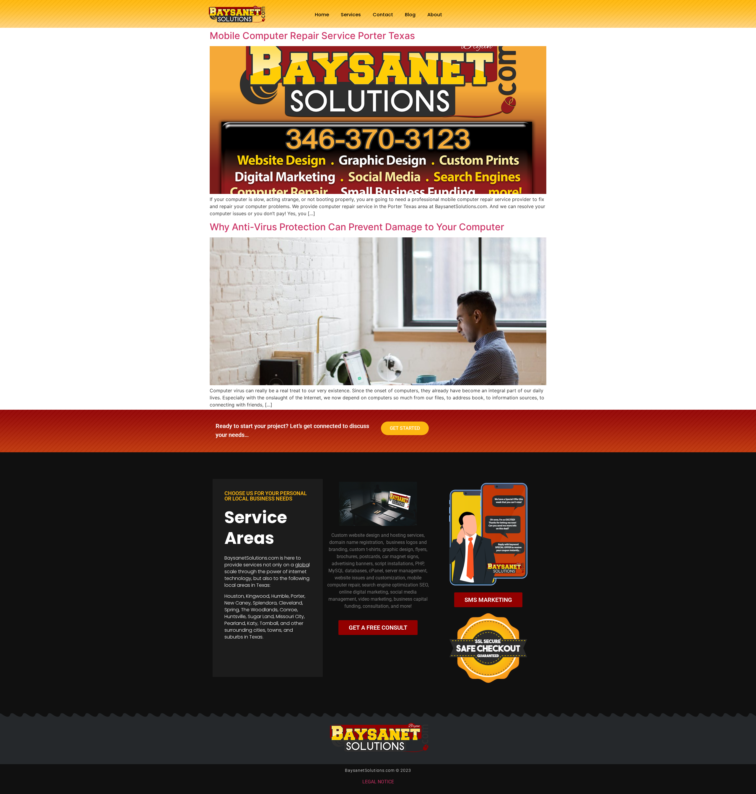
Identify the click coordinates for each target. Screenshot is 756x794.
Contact (383, 14)
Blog (410, 14)
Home (322, 14)
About (434, 14)
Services (351, 14)
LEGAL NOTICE (378, 782)
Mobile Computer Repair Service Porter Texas (312, 35)
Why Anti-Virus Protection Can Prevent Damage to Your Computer (357, 227)
